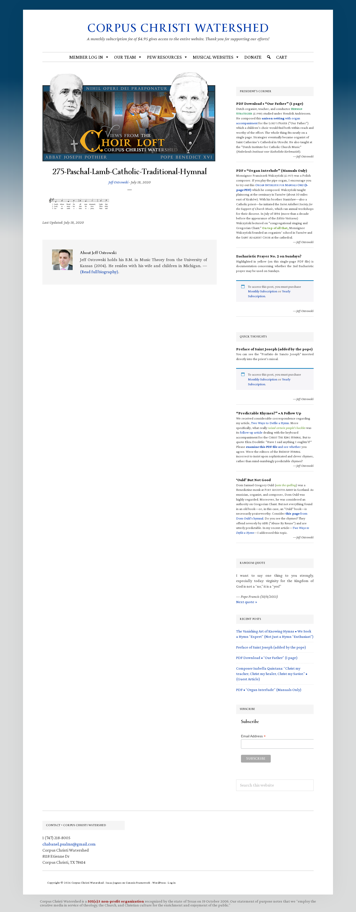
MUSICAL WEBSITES (213, 57)
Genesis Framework (138, 882)
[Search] (269, 57)
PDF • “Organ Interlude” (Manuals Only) (269, 690)
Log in (172, 882)
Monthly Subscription (262, 291)
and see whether (273, 447)
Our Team (125, 57)
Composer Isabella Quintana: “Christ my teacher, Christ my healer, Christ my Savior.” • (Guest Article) (271, 673)
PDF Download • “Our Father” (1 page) (267, 658)
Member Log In (86, 57)
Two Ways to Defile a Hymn (270, 423)
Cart (281, 57)
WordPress (159, 882)
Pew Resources (164, 57)
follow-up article (251, 432)
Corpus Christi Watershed (178, 28)
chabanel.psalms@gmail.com (69, 844)
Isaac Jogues (113, 882)
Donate (253, 57)
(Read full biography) (99, 271)
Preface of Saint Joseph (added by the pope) (271, 647)
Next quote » (246, 602)
